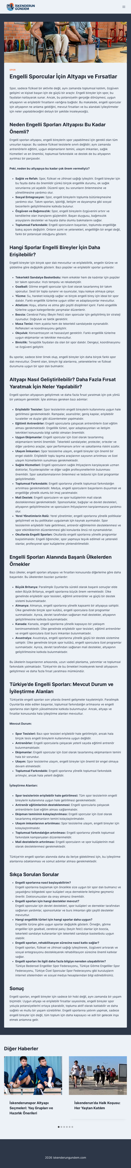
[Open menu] (124, 6)
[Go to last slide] (10, 1090)
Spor (13, 69)
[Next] (121, 1090)
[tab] (59, 1127)
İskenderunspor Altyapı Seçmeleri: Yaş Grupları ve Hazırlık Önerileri (31, 1108)
